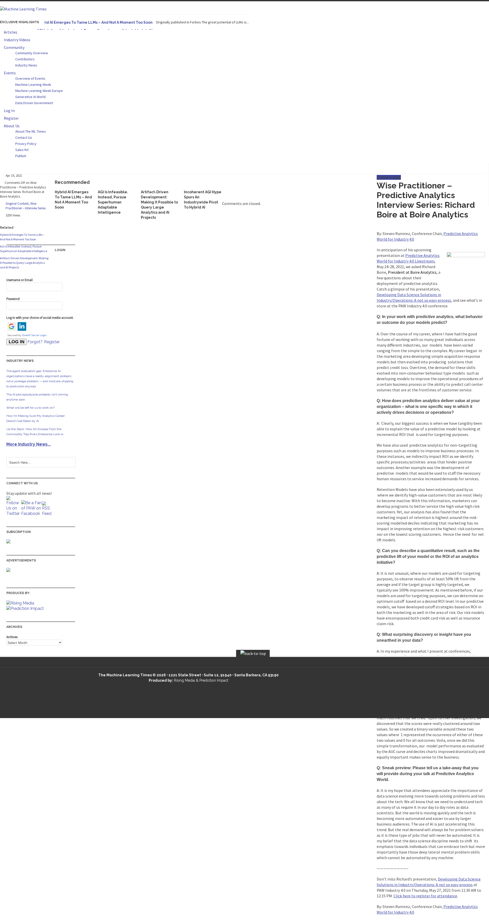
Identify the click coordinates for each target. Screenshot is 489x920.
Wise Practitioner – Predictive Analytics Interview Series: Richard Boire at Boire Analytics (426, 200)
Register (11, 118)
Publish (20, 156)
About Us (12, 125)
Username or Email (19, 280)
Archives (12, 637)
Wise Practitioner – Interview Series (26, 205)
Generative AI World (30, 96)
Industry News (26, 65)
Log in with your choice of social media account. (40, 317)
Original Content (17, 203)
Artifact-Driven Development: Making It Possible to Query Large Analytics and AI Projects (24, 262)
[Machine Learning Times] (23, 8)
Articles (10, 32)
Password (13, 299)
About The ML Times (30, 131)
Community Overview (31, 53)
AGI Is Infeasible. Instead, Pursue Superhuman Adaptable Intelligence (113, 202)
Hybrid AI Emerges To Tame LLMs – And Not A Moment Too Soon (95, 22)
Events (10, 72)
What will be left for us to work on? (30, 407)
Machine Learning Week (33, 84)
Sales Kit (22, 149)
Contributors (25, 59)
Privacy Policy (25, 143)
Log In (9, 110)
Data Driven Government (34, 103)
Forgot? (35, 341)
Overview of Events (30, 78)
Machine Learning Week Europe (39, 90)
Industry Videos (17, 39)
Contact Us (23, 137)
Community (14, 47)
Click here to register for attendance (425, 895)
